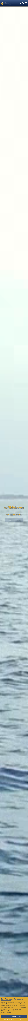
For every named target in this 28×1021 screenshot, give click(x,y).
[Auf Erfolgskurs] (20, 3)
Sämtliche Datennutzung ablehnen (14, 1019)
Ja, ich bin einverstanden (14, 1016)
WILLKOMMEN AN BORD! (15, 520)
